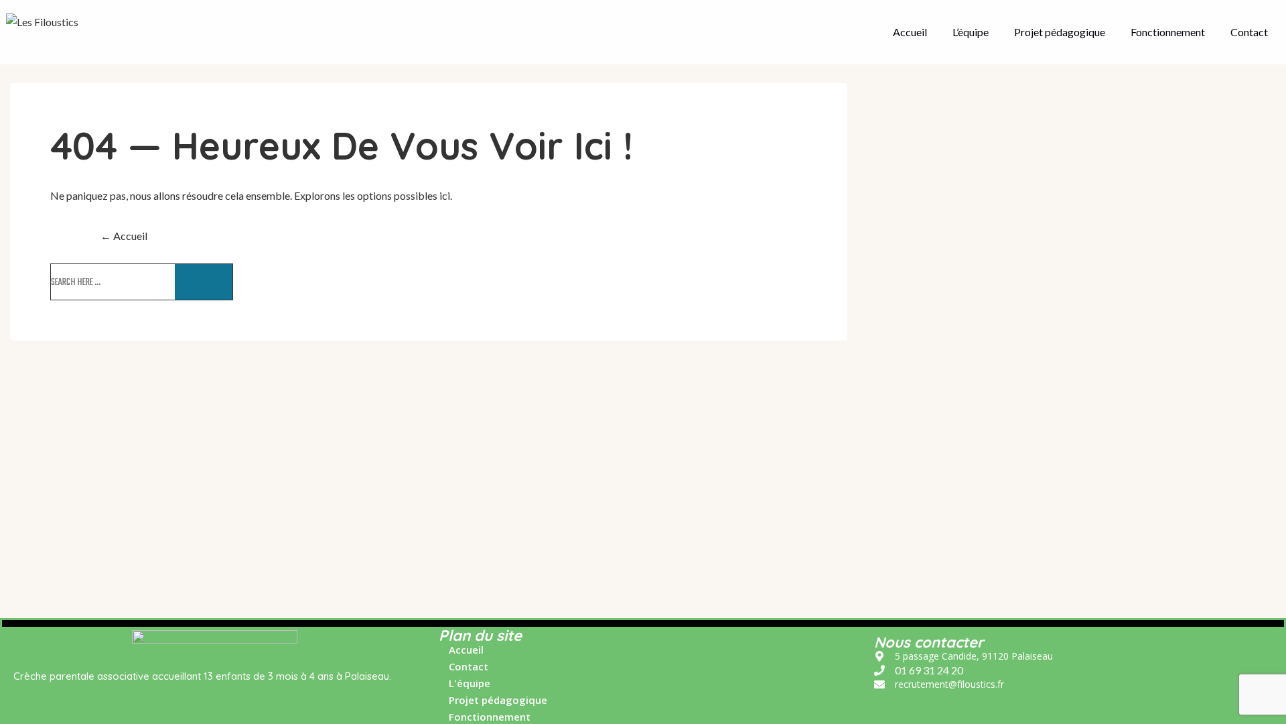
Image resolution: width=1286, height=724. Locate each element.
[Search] (203, 282)
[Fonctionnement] (484, 717)
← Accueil (123, 235)
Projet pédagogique (1059, 31)
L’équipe (970, 31)
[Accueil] (461, 653)
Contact (1249, 31)
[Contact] (463, 670)
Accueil (910, 31)
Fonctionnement (1168, 31)
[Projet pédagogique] (493, 703)
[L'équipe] (464, 686)
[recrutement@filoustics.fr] (939, 684)
